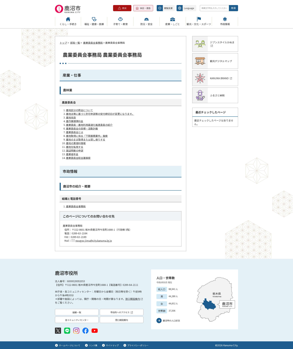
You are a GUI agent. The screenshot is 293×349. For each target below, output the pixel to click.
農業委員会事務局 (93, 43)
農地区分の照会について (79, 110)
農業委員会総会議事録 (78, 158)
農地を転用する (74, 147)
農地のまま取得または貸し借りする (85, 139)
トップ (63, 43)
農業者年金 (72, 154)
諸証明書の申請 (74, 150)
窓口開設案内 (132, 299)
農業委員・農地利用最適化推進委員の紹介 (89, 125)
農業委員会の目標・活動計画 (82, 128)
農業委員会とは (74, 132)
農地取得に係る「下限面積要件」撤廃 (87, 136)
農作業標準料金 (74, 121)
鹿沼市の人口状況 (171, 320)
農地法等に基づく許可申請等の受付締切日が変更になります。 (100, 114)
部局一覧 (75, 43)
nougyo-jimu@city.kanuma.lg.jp (93, 240)
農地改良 (71, 117)
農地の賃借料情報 (76, 143)
